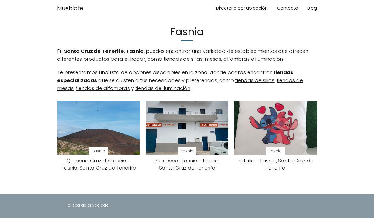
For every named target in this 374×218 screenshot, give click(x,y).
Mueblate (70, 8)
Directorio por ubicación (242, 8)
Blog (312, 8)
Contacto (287, 8)
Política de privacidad (87, 205)
